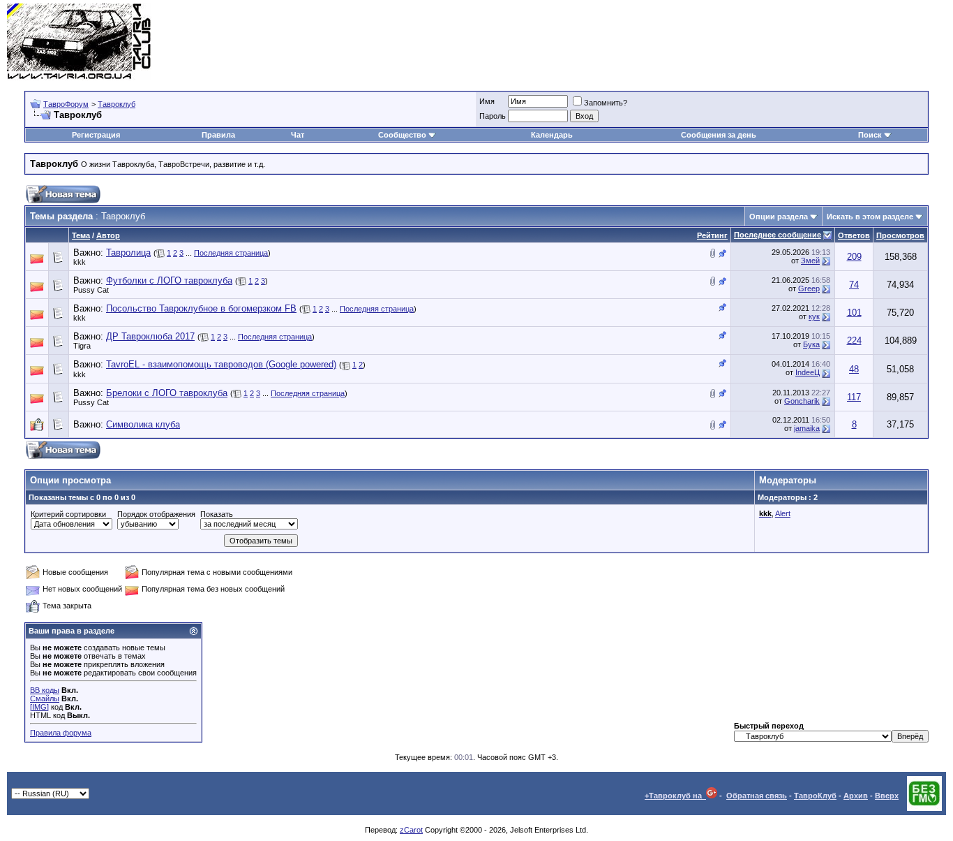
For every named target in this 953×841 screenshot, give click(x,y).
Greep (809, 288)
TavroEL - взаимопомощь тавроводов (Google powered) (221, 364)
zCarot (411, 830)
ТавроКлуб (815, 795)
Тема (81, 235)
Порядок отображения (156, 514)
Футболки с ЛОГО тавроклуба (169, 280)
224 (854, 340)
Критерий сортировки (68, 514)
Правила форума (60, 733)
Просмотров (900, 235)
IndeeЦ (807, 372)
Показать (216, 514)
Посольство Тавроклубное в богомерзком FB (201, 308)
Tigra (82, 346)
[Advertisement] (692, 41)
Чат (297, 135)
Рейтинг (712, 235)
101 (854, 312)
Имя (487, 101)
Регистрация (96, 135)
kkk (79, 262)
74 (854, 284)
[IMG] (39, 707)
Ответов (854, 235)
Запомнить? (605, 102)
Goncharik (802, 401)
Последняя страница (231, 253)
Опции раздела (778, 216)
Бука (811, 344)
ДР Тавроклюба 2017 (150, 336)
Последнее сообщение (777, 235)
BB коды (44, 690)
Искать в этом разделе (870, 216)
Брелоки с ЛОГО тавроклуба (166, 393)
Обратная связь (756, 795)
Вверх (887, 795)
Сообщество (402, 135)
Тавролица (128, 252)
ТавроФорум (66, 104)
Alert (782, 513)
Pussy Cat (91, 290)
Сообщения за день (718, 135)
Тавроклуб (116, 104)
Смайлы (44, 698)
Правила (218, 135)
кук (814, 316)
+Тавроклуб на (675, 795)
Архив (855, 795)
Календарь (552, 135)
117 (854, 397)
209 (854, 256)
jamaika (807, 428)
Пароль (492, 116)
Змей (810, 260)
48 (854, 369)
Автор (108, 235)
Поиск (870, 135)
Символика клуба (143, 424)
